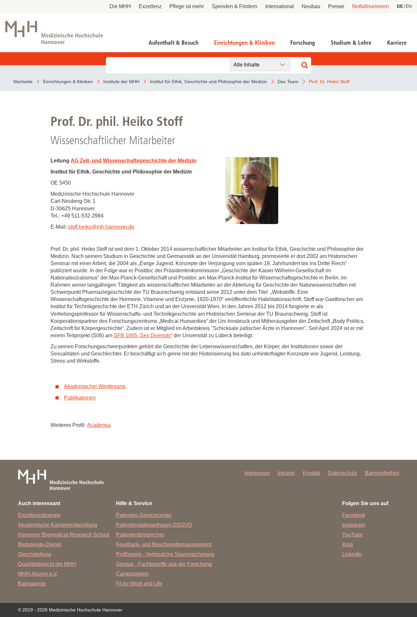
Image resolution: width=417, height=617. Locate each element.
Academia (98, 425)
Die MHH (120, 6)
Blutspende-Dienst (39, 544)
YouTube (352, 534)
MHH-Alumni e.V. (38, 574)
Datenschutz (342, 473)
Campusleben (132, 574)
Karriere (397, 42)
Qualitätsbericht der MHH (47, 564)
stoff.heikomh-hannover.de (101, 227)
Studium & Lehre (351, 42)
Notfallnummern (370, 6)
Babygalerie (32, 583)
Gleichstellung (34, 554)
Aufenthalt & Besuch (173, 42)
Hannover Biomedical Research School (63, 534)
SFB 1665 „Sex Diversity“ (143, 335)
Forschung (302, 42)
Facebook (353, 515)
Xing (347, 544)
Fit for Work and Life (139, 583)
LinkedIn (352, 554)
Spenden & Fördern (234, 6)
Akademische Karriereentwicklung (57, 525)
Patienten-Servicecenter (144, 515)
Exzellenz (150, 6)
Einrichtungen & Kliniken (244, 42)
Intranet (286, 473)
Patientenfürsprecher (140, 534)
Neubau (311, 6)
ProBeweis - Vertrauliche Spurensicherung (165, 554)
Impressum (257, 473)
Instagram (353, 525)
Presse (336, 6)
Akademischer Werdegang (94, 386)
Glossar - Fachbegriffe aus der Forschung (164, 564)
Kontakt (311, 473)
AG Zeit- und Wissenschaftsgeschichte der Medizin (133, 160)
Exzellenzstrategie (39, 515)
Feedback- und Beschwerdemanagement (163, 544)
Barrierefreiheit (382, 473)
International (279, 6)
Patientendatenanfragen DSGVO (154, 525)
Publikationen (80, 397)
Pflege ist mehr (186, 6)
